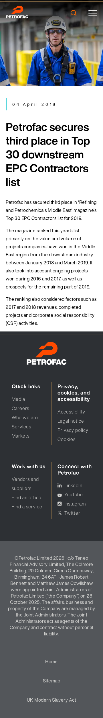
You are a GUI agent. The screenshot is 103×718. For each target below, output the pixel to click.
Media (18, 399)
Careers (20, 408)
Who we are (25, 417)
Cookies (67, 439)
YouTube (73, 494)
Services (21, 426)
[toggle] (92, 13)
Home (51, 661)
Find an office (26, 497)
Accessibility (71, 411)
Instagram (75, 503)
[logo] (25, 13)
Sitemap (51, 680)
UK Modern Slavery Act (51, 699)
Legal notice (71, 420)
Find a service (27, 506)
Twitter (72, 513)
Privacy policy (73, 430)
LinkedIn (73, 485)
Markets (20, 435)
